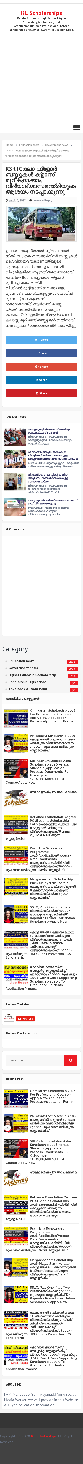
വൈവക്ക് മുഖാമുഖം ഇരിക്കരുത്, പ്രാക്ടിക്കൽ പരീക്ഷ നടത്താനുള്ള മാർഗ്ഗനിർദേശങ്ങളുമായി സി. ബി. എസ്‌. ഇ (53, 455)
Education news (21, 661)
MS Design (50, 1458)
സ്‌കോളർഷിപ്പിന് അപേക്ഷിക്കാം (53, 792)
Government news (23, 668)
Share (43, 353)
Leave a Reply (42, 200)
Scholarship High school (28, 682)
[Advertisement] (41, 75)
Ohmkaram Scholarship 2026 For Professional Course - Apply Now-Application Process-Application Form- (52, 716)
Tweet (43, 339)
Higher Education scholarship (32, 675)
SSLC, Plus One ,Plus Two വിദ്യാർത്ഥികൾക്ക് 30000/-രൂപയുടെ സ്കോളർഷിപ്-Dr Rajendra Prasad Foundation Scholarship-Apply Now (52, 914)
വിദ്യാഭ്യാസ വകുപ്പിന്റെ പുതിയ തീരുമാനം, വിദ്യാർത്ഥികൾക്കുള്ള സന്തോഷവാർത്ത (48, 478)
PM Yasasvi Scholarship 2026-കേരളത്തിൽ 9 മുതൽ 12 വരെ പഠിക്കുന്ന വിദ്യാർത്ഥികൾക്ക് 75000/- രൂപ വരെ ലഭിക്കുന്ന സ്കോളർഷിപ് (53, 743)
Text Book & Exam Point (28, 689)
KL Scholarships (41, 13)
